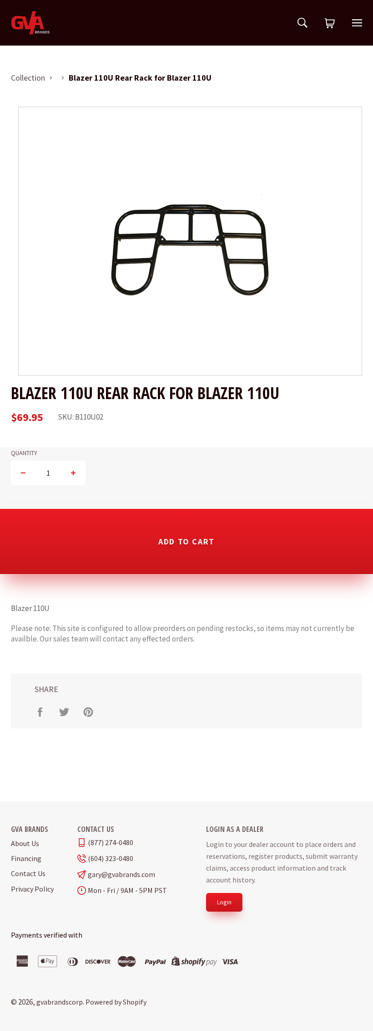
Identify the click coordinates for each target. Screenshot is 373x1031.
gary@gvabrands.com (121, 874)
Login (224, 902)
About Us (25, 843)
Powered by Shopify (116, 1001)
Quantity (24, 453)
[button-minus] (23, 473)
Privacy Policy (32, 888)
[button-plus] (73, 473)
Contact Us (28, 873)
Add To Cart (186, 541)
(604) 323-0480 (110, 858)
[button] (330, 24)
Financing (26, 858)
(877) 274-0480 (110, 842)
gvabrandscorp (59, 1001)
